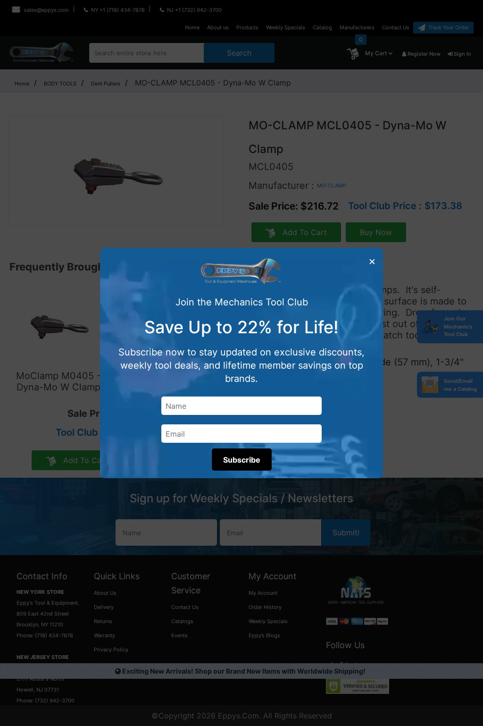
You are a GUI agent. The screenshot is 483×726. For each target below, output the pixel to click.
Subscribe (241, 459)
